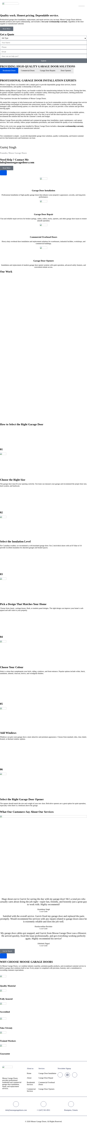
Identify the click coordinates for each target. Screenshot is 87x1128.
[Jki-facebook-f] (60, 1074)
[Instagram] (67, 1074)
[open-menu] (81, 6)
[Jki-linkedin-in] (74, 1074)
